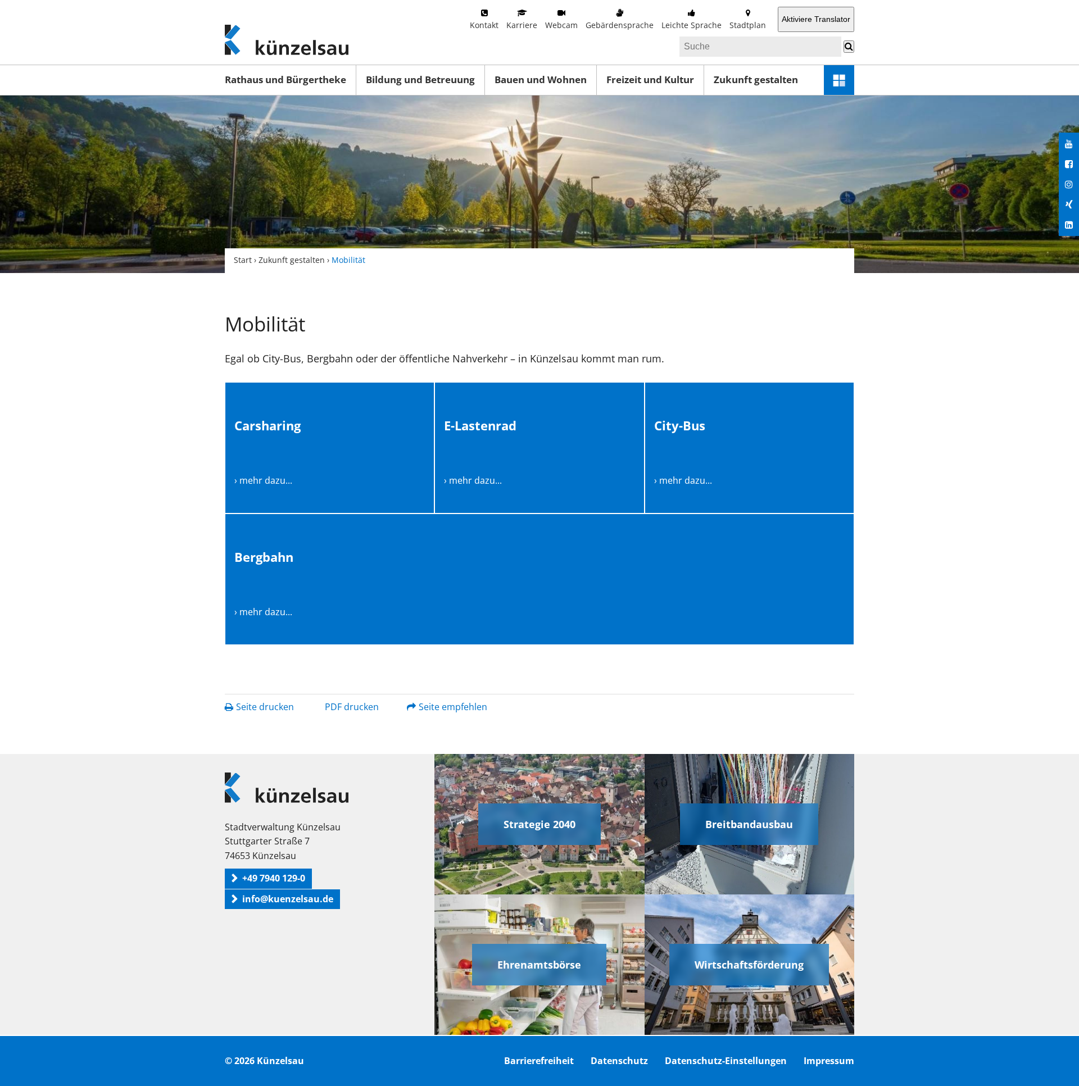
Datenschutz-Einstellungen (726, 1061)
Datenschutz (619, 1061)
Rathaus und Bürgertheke (285, 79)
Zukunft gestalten (756, 79)
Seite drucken (265, 707)
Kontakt (484, 25)
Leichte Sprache (691, 25)
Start (243, 260)
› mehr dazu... (263, 480)
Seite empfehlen (453, 707)
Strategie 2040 (539, 824)
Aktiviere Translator (816, 19)
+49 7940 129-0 (273, 878)
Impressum (829, 1061)
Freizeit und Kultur (650, 79)
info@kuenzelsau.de (287, 899)
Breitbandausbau (749, 824)
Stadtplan (747, 25)
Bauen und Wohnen (541, 79)
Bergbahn (263, 556)
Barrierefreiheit (539, 1061)
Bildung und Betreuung (420, 79)
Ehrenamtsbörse (539, 964)
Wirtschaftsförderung (749, 964)
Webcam (561, 25)
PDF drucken (352, 707)
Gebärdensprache (620, 25)
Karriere (521, 25)
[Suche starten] (849, 46)
